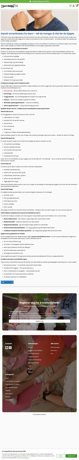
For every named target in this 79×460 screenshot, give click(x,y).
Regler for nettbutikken (35, 350)
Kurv (52, 353)
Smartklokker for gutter (12, 381)
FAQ (29, 366)
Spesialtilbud (9, 400)
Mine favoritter (55, 347)
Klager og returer (33, 357)
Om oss (30, 347)
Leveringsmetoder (33, 353)
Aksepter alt (71, 456)
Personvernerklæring (23, 458)
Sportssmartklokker (11, 387)
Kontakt (30, 372)
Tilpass (61, 456)
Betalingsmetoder (33, 363)
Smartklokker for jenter (12, 384)
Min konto (54, 350)
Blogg (30, 369)
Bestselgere (9, 394)
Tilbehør (7, 390)
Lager (7, 378)
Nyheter (7, 397)
